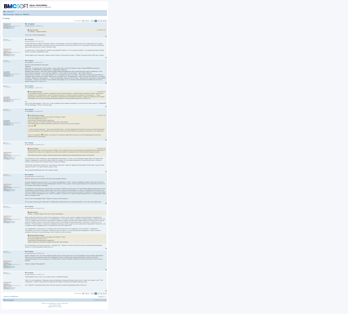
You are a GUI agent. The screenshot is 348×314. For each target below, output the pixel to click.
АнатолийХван (33, 91)
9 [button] (93, 21)
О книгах (6, 18)
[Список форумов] (16, 6)
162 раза (13, 27)
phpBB (51, 303)
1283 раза (13, 54)
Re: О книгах (29, 24)
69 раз (12, 28)
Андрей (31, 30)
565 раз (12, 55)
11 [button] (98, 21)
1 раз (12, 76)
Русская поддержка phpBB (55, 304)
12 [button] (101, 21)
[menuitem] (5, 12)
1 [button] (88, 21)
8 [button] (91, 21)
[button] (83, 21)
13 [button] (103, 21)
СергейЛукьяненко (34, 115)
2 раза (12, 75)
